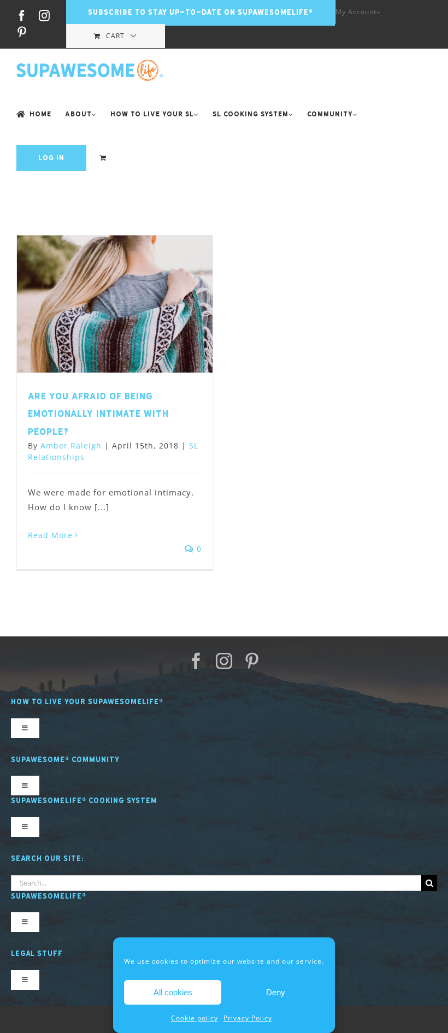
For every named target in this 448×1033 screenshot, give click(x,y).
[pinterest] (252, 661)
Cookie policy (194, 1018)
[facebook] (196, 661)
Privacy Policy (247, 1018)
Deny (275, 992)
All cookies (173, 992)
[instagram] (224, 661)
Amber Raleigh (71, 445)
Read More (50, 535)
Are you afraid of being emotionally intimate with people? (98, 413)
